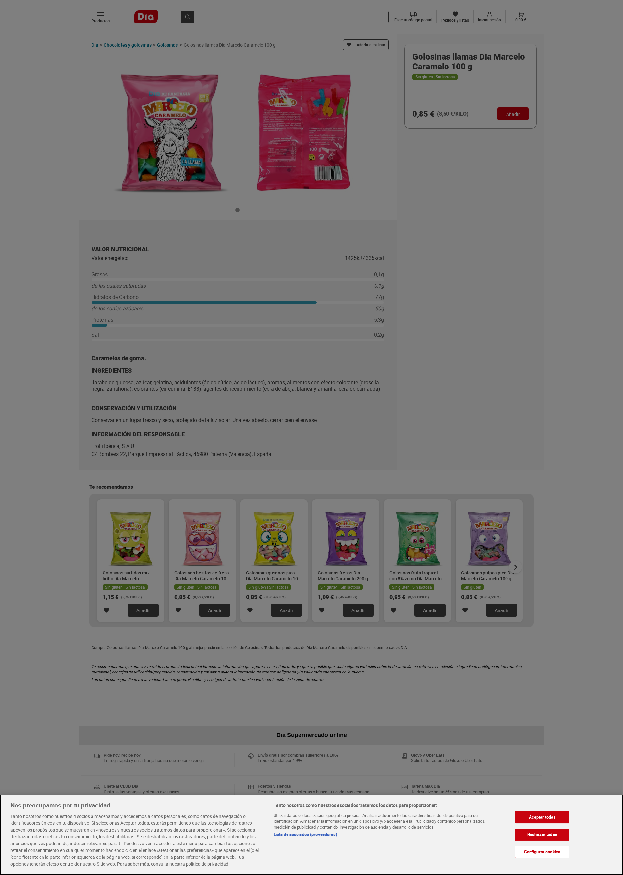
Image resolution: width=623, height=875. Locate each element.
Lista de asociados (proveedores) (305, 834)
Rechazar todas (542, 834)
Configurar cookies (542, 852)
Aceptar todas (542, 817)
